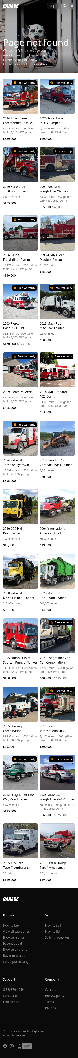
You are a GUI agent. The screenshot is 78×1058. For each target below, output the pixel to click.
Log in (53, 6)
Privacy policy (54, 996)
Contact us (10, 996)
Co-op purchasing (16, 962)
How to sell (53, 925)
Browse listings (14, 937)
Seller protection (57, 937)
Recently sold (12, 943)
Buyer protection (15, 956)
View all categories (16, 931)
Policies (50, 1008)
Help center (11, 1002)
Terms (49, 1002)
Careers (50, 990)
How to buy (11, 925)
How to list (52, 931)
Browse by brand (15, 949)
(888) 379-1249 (13, 990)
